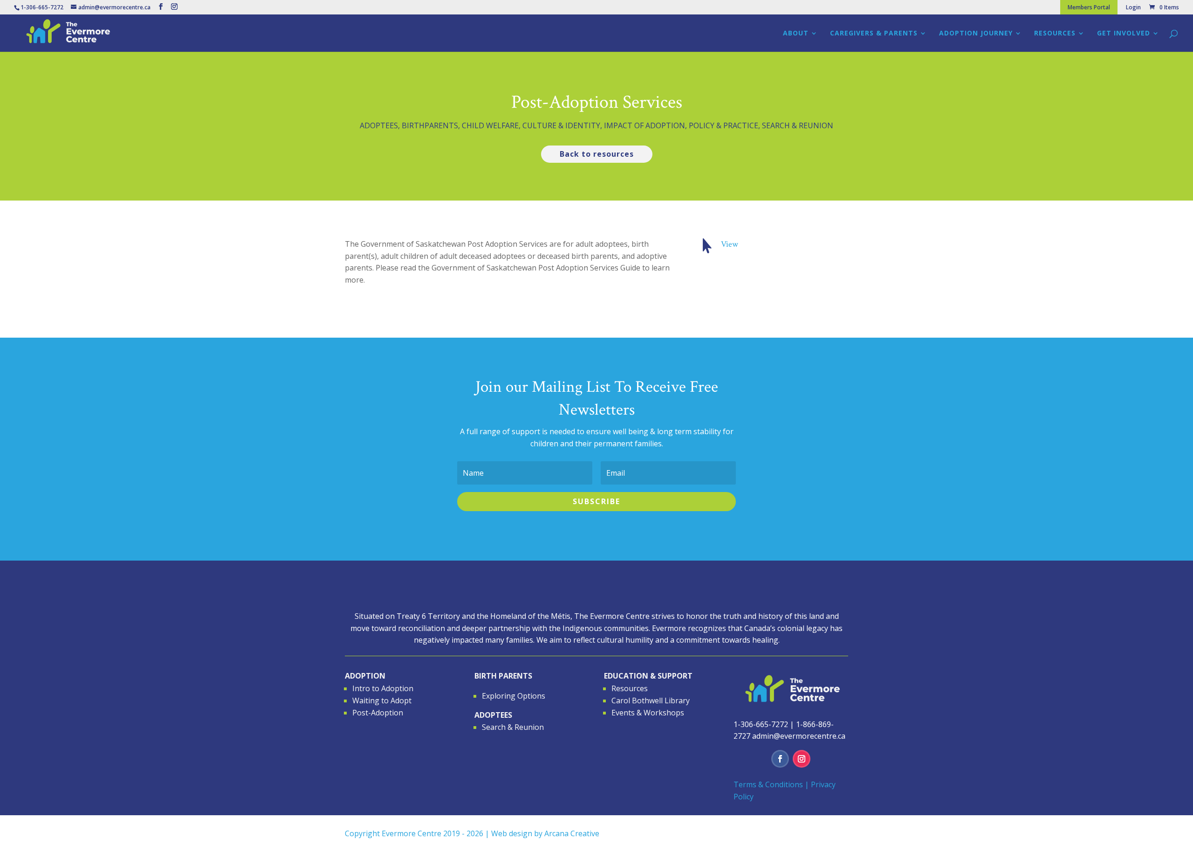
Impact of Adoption (644, 125)
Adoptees (379, 125)
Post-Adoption (377, 712)
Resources (1055, 33)
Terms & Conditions (768, 784)
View (729, 244)
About (796, 33)
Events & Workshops (647, 712)
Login (1133, 8)
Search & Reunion (797, 125)
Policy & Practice (723, 125)
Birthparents (430, 125)
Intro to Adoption (382, 688)
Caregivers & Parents (874, 33)
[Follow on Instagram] (801, 759)
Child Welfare (490, 125)
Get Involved (1123, 33)
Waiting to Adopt (381, 700)
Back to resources (597, 154)
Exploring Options (513, 696)
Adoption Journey (976, 33)
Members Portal (1089, 7)
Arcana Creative (571, 833)
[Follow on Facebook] (780, 759)
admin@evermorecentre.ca (798, 736)
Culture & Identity (561, 125)
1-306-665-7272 (761, 724)
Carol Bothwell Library (650, 700)
